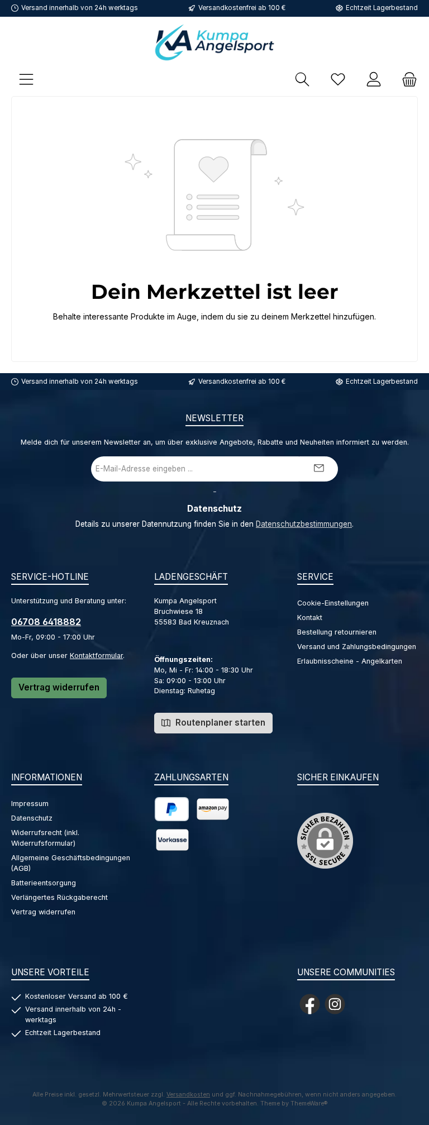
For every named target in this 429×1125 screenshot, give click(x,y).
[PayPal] (171, 809)
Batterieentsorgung (43, 883)
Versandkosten (188, 1094)
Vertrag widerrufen (58, 687)
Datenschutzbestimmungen (304, 523)
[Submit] (318, 469)
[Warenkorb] (406, 79)
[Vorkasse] (172, 839)
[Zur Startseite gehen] (214, 42)
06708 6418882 (46, 621)
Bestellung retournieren (336, 632)
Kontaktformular (96, 655)
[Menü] (26, 79)
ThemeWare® (309, 1103)
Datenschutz (32, 818)
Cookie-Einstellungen (333, 603)
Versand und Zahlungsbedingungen (356, 646)
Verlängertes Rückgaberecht (59, 897)
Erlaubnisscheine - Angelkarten (349, 661)
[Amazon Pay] (213, 809)
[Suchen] (302, 79)
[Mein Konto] (374, 79)
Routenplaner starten (219, 722)
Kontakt (309, 617)
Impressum (30, 803)
